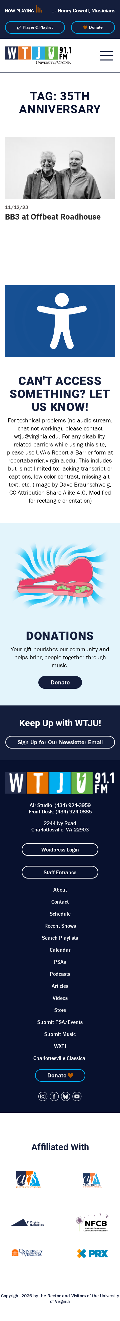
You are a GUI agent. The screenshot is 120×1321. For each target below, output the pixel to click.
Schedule (60, 913)
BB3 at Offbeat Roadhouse (53, 216)
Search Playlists (60, 937)
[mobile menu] (106, 55)
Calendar (60, 949)
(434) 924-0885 (74, 811)
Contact (60, 901)
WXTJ (60, 1046)
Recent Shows (60, 925)
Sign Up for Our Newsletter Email (60, 742)
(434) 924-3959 (73, 805)
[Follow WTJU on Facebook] (54, 1096)
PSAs (60, 961)
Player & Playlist (38, 27)
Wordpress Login (60, 849)
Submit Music (60, 1034)
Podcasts (60, 973)
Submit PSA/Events (60, 1022)
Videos (60, 998)
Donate (96, 27)
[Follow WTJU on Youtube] (77, 1096)
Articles (60, 985)
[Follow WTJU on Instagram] (43, 1096)
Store (60, 1010)
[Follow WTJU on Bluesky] (65, 1096)
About (60, 889)
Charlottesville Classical (60, 1058)
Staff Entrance (60, 872)
